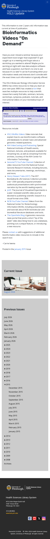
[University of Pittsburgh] (10, 6)
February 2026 (10, 337)
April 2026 (8, 329)
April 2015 (13, 419)
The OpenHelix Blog (16, 215)
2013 (8, 440)
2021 (8, 360)
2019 (8, 368)
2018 (8, 372)
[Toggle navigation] (47, 2)
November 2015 (16, 392)
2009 (8, 455)
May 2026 (8, 325)
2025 (8, 345)
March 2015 (14, 423)
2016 (8, 380)
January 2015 (20, 249)
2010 (8, 452)
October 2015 (14, 396)
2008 (8, 459)
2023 (8, 353)
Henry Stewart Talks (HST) (18, 176)
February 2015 (15, 427)
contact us (13, 232)
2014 (8, 436)
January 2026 (9, 341)
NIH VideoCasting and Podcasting (21, 145)
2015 (8, 384)
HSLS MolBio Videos (16, 134)
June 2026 (8, 321)
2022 (8, 357)
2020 (8, 364)
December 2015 (15, 388)
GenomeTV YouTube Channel (20, 162)
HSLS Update (15, 13)
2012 (8, 444)
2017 (8, 376)
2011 (8, 448)
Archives (7, 463)
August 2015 (14, 403)
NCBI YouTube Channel (17, 201)
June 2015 (13, 411)
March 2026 (9, 333)
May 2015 (13, 415)
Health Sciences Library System (20, 11)
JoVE (9, 190)
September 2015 (16, 399)
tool (35, 88)
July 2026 (8, 317)
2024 (8, 349)
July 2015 (13, 407)
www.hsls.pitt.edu (12, 513)
